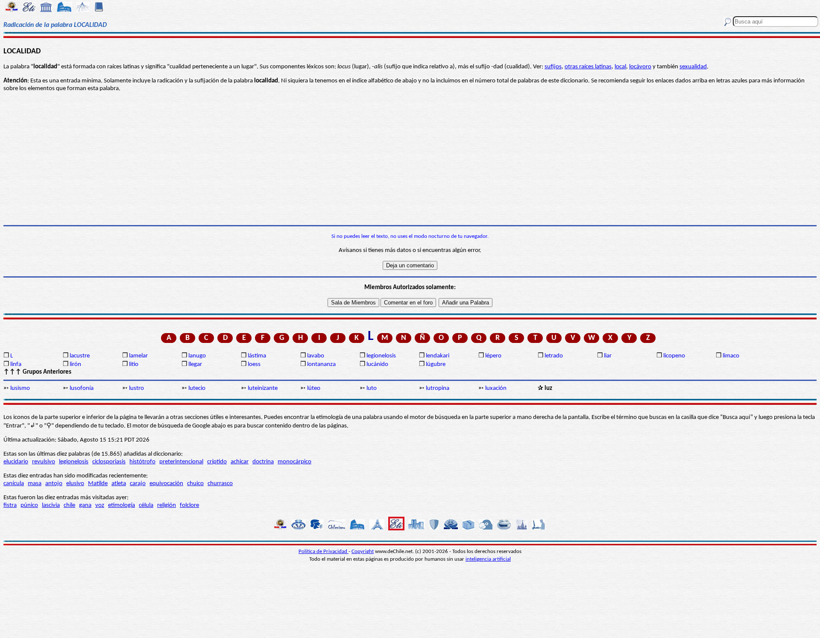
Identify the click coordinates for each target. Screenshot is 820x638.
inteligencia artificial (488, 559)
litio (133, 364)
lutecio (196, 388)
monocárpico (294, 462)
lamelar (138, 356)
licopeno (674, 356)
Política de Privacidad (323, 551)
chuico (195, 483)
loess (254, 364)
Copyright (362, 551)
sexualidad (693, 67)
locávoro (640, 67)
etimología (121, 505)
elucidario (15, 462)
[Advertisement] (410, 159)
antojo (53, 483)
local (620, 67)
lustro (136, 388)
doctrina (263, 462)
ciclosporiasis (109, 462)
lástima (257, 356)
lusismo (20, 388)
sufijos (553, 67)
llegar (195, 364)
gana (85, 505)
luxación (496, 388)
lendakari (437, 356)
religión (166, 505)
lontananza (321, 364)
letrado (554, 356)
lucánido (377, 364)
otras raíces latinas (588, 67)
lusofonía (82, 388)
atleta (118, 483)
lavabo (315, 356)
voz (99, 505)
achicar (240, 462)
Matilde (98, 483)
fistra (10, 505)
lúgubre (435, 364)
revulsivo (43, 462)
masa (34, 483)
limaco (731, 356)
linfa (15, 364)
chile (69, 505)
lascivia (51, 505)
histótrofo (142, 462)
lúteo (313, 388)
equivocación (166, 483)
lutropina (437, 388)
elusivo (75, 483)
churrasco (220, 483)
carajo (138, 483)
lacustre (80, 356)
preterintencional (181, 462)
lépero (493, 356)
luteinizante (263, 388)
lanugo (197, 356)
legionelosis (381, 356)
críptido (217, 462)
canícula (13, 483)
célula (146, 505)
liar (608, 356)
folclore (189, 505)
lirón (75, 364)
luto (371, 388)
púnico (29, 505)
